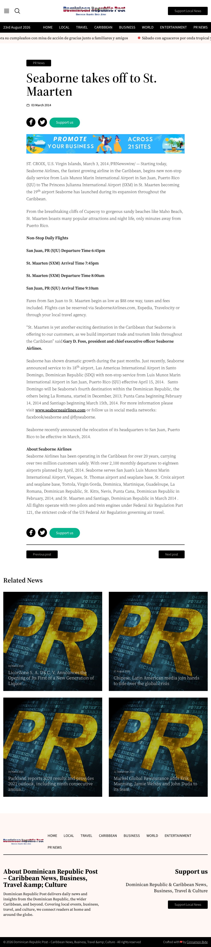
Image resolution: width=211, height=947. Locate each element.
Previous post (42, 554)
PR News (200, 27)
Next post (171, 554)
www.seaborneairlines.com (60, 410)
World (148, 27)
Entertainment (173, 27)
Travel (82, 27)
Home (48, 27)
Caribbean (103, 27)
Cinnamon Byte (197, 942)
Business (127, 27)
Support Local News (188, 11)
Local (64, 27)
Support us (64, 122)
